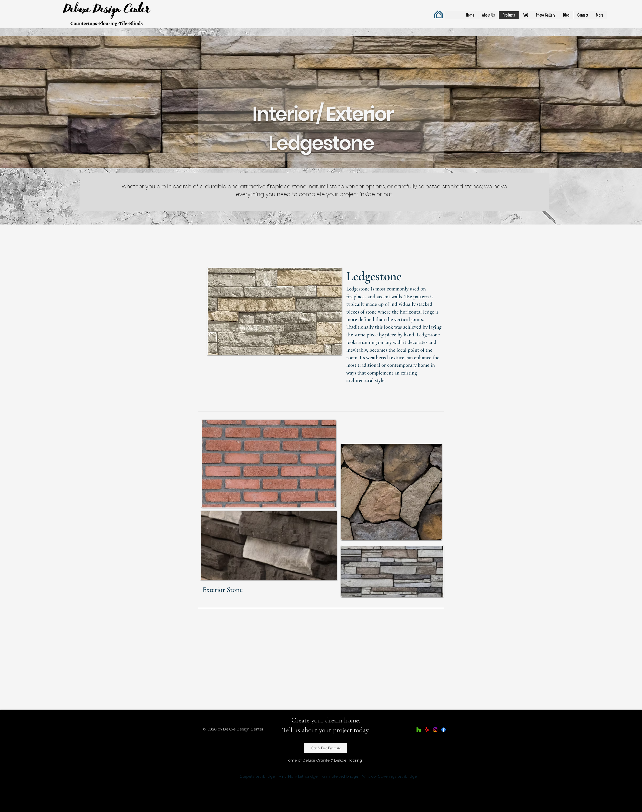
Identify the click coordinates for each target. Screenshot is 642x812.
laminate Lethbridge (339, 776)
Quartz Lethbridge (267, 768)
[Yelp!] (427, 729)
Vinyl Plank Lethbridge (299, 776)
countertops (356, 785)
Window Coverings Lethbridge (389, 776)
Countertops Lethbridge (412, 768)
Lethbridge (378, 785)
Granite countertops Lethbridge (298, 785)
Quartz (338, 785)
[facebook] (443, 729)
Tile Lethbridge (338, 768)
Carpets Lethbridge (257, 776)
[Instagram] (435, 729)
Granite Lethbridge (229, 768)
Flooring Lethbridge (304, 768)
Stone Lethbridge (370, 768)
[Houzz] (419, 729)
